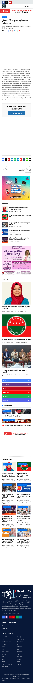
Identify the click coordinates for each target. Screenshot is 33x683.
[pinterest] (10, 617)
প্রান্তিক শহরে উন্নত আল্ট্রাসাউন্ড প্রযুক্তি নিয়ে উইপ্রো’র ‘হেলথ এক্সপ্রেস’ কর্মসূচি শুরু (19, 238)
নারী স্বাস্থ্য (4, 644)
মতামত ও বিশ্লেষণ (5, 651)
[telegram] (20, 617)
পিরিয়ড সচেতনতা (5, 626)
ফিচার (18, 644)
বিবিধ (3, 649)
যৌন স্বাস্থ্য (4, 654)
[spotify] (17, 617)
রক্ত (18, 654)
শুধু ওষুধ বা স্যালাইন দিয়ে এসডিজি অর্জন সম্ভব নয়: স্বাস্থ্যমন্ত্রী (8, 496)
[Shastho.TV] (4, 6)
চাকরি (3, 639)
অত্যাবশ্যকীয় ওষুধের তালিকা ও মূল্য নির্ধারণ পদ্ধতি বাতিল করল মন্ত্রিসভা (23, 518)
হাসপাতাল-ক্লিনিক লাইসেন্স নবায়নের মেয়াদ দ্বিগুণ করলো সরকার (24, 496)
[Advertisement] (16, 51)
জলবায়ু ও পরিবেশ (20, 639)
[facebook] (3, 617)
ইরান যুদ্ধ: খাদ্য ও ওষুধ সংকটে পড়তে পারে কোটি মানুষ (18, 425)
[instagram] (6, 617)
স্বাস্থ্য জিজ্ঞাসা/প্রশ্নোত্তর (7, 664)
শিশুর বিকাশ (19, 626)
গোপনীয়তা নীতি (13, 678)
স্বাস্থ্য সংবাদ (19, 664)
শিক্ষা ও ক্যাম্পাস (20, 659)
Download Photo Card (16, 113)
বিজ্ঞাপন (28, 678)
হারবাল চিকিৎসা (5, 666)
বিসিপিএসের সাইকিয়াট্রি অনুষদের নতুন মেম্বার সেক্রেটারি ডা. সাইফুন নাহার (18, 208)
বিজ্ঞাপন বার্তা (4, 636)
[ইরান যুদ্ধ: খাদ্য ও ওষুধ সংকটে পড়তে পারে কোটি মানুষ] (16, 421)
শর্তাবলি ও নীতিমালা (21, 678)
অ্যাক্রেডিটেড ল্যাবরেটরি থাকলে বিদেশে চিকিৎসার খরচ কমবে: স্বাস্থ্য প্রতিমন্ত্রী (24, 541)
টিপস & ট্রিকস (20, 641)
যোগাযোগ (3, 680)
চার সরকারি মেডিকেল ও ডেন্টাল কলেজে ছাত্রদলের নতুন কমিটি (16, 339)
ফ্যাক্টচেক (3, 646)
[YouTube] (13, 617)
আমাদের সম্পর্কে (5, 678)
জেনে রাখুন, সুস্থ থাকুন (6, 641)
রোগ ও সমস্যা (19, 656)
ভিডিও (18, 649)
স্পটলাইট (18, 661)
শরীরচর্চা (3, 659)
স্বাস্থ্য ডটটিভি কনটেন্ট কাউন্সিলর (13, 26)
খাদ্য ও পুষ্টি (19, 636)
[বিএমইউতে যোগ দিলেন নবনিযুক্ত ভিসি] (16, 411)
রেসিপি (3, 656)
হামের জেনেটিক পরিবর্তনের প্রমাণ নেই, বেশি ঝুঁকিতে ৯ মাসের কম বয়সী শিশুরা (8, 541)
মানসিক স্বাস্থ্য (19, 651)
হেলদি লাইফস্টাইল (5, 628)
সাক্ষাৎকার (3, 661)
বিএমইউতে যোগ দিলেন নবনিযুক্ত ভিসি (14, 416)
